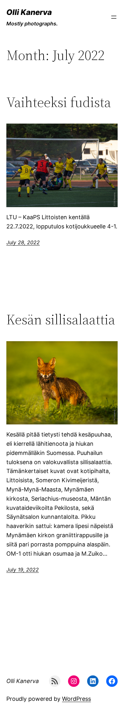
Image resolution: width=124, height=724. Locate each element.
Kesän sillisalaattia (60, 320)
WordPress (76, 698)
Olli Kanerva (29, 12)
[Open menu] (114, 17)
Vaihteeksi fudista (58, 102)
